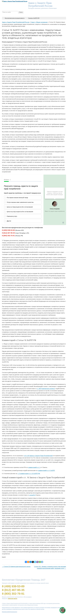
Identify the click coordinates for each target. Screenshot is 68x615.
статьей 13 (32, 495)
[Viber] (37, 562)
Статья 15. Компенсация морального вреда (16, 566)
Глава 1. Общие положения (39, 22)
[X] (33, 562)
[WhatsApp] (40, 562)
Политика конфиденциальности (9, 611)
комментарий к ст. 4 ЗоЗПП (46, 470)
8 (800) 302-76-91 (8, 235)
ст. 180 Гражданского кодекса (46, 388)
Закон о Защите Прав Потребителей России (40, 4)
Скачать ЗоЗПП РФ (33, 18)
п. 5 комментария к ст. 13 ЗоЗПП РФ (29, 473)
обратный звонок (12, 598)
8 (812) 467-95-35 (8, 233)
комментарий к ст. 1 (34, 467)
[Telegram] (42, 562)
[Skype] (35, 562)
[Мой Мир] (31, 562)
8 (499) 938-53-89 (8, 230)
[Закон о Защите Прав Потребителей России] (14, 1)
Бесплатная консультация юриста (14, 18)
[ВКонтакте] (26, 562)
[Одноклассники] (28, 562)
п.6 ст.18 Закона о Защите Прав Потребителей (38, 455)
